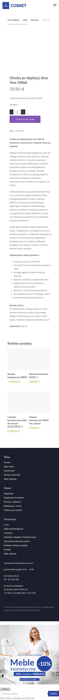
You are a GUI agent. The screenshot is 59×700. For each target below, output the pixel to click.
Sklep (25, 20)
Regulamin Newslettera (14, 497)
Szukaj (53, 693)
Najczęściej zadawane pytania (17, 541)
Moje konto (9, 466)
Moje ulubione (10, 479)
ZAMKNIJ (5, 689)
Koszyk (7, 462)
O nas (6, 524)
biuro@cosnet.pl (11, 576)
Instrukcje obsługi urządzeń (16, 545)
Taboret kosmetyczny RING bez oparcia (39, 420)
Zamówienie (9, 470)
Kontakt (7, 549)
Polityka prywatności (13, 510)
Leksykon (8, 533)
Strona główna (13, 20)
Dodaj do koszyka (25, 119)
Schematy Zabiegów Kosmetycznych (20, 537)
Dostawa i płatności (12, 502)
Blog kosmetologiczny (13, 529)
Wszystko (35, 20)
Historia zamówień (12, 475)
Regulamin (8, 493)
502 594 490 (13, 579)
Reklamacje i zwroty (13, 506)
